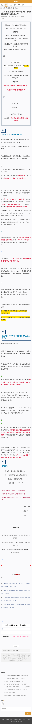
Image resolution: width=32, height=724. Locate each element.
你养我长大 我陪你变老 (9, 692)
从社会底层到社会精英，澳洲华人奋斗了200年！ (16, 689)
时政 (10, 5)
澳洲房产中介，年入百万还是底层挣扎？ (14, 681)
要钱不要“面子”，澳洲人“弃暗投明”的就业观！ (15, 695)
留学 (23, 5)
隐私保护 (22, 719)
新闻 (6, 5)
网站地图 (12, 719)
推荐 (2, 5)
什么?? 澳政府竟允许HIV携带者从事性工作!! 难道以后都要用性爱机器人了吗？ (16, 13)
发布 (28, 713)
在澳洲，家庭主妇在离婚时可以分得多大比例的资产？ (17, 687)
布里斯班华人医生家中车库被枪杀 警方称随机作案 (16, 675)
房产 (19, 5)
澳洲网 (3, 16)
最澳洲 (16, 1)
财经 (15, 5)
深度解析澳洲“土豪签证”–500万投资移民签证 (15, 678)
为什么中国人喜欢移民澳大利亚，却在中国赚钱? (15, 684)
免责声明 (17, 719)
